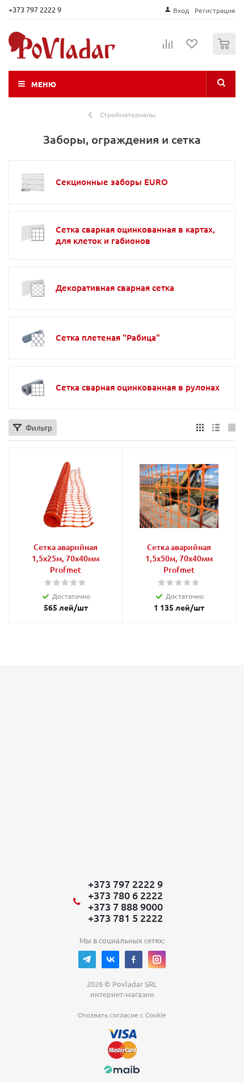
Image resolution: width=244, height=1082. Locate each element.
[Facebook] (133, 959)
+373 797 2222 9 (35, 9)
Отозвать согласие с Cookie (122, 1014)
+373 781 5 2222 (125, 918)
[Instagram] (157, 959)
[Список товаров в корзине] (225, 52)
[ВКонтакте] (110, 959)
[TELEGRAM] (87, 959)
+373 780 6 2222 (125, 895)
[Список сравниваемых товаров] (168, 49)
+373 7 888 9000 (125, 906)
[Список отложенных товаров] (192, 47)
